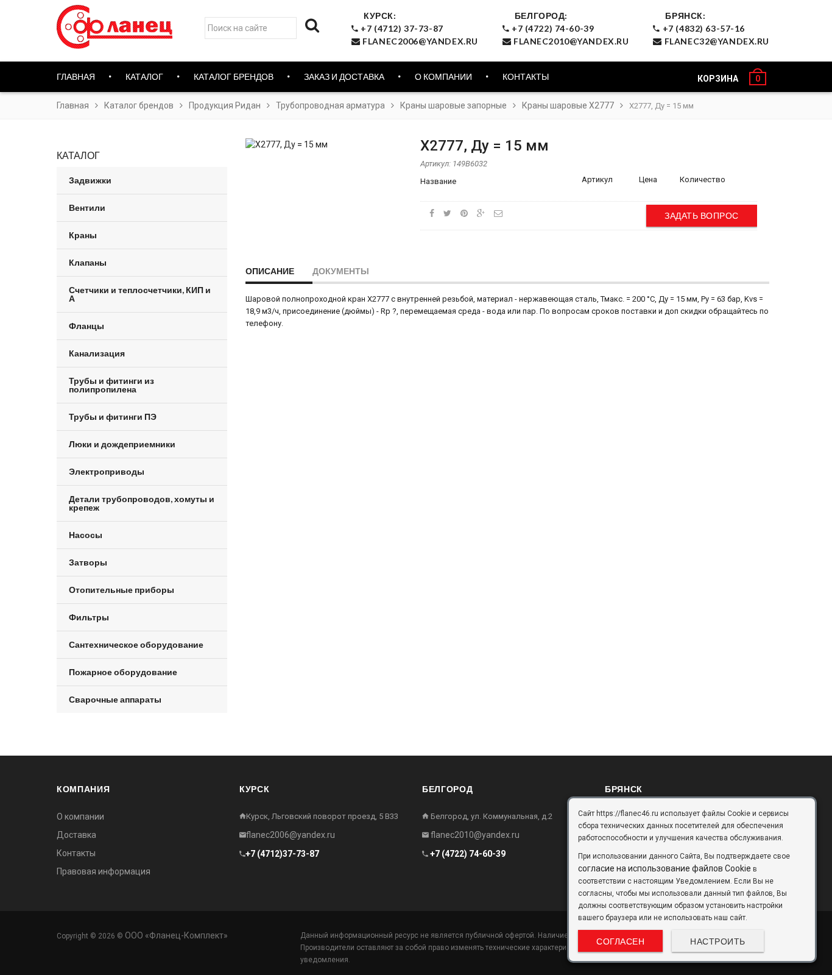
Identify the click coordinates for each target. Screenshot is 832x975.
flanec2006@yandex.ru (290, 835)
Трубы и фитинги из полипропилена (111, 384)
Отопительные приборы (121, 589)
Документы (340, 271)
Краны (83, 235)
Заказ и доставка (344, 76)
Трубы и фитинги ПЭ (113, 416)
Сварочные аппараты (115, 699)
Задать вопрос (702, 215)
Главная (76, 76)
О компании (443, 76)
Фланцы (86, 326)
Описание (269, 271)
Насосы (85, 535)
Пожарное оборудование (123, 672)
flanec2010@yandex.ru (474, 835)
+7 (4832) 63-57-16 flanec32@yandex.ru (714, 28)
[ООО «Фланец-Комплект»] (117, 27)
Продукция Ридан (225, 105)
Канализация (97, 353)
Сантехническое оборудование (136, 644)
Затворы (88, 562)
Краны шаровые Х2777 (568, 105)
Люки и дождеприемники (122, 444)
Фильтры (89, 617)
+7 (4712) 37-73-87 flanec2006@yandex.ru (418, 28)
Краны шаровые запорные (453, 105)
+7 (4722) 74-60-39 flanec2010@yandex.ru (569, 28)
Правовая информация (103, 871)
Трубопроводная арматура (330, 105)
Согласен (620, 941)
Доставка (76, 835)
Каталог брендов (139, 105)
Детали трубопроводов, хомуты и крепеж (141, 503)
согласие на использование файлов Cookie (664, 868)
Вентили (87, 207)
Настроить (718, 941)
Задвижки (90, 180)
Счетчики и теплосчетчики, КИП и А (140, 294)
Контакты (525, 76)
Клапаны (88, 262)
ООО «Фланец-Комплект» (176, 935)
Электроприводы (106, 471)
